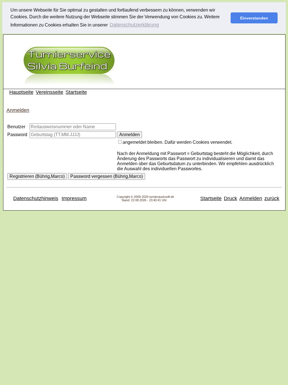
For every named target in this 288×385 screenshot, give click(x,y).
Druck (230, 198)
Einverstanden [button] (254, 18)
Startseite (76, 92)
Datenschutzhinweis (35, 198)
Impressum (74, 198)
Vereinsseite (49, 92)
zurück (271, 198)
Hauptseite (21, 92)
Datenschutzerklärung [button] (134, 25)
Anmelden (250, 198)
